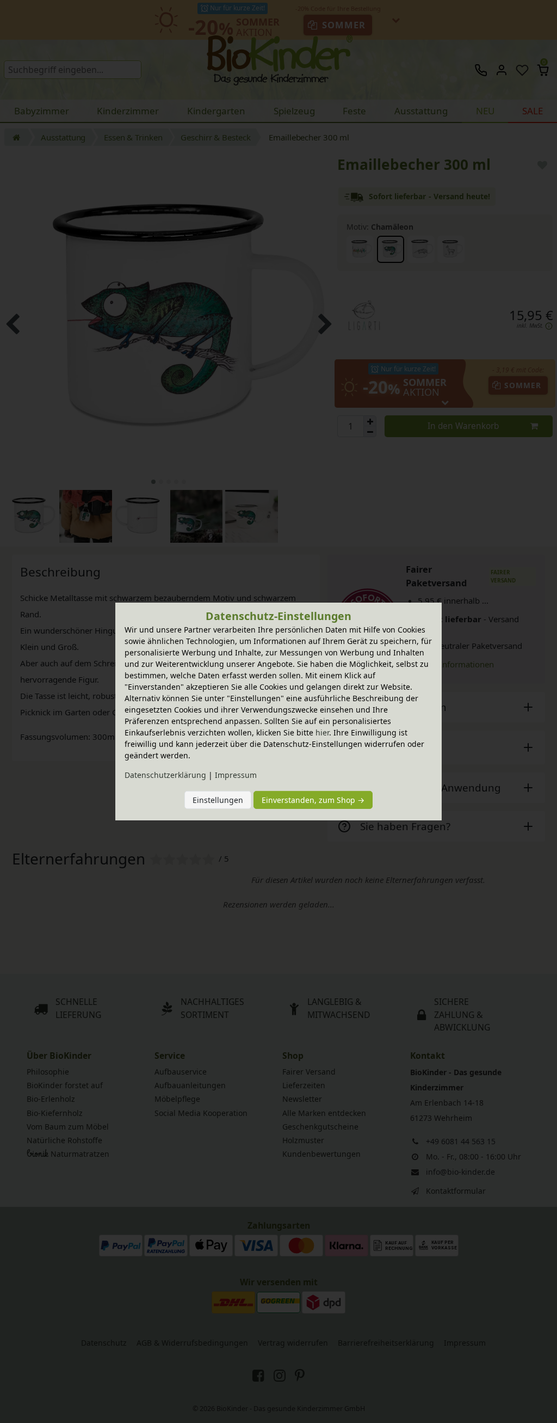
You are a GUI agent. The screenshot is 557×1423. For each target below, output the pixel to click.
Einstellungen (218, 800)
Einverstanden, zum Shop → (313, 800)
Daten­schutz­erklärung (165, 775)
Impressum (236, 775)
